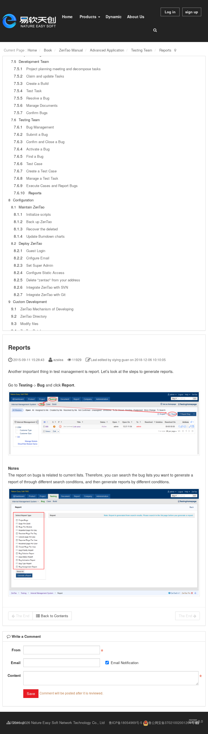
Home (67, 16)
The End (22, 615)
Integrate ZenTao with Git (46, 294)
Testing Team (141, 50)
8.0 (196, 721)
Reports (165, 50)
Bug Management (40, 127)
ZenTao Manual (71, 50)
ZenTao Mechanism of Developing (46, 308)
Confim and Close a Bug (45, 141)
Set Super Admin (39, 265)
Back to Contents (54, 615)
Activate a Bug (38, 149)
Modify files (29, 323)
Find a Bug (34, 156)
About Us (135, 16)
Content (14, 675)
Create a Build (37, 83)
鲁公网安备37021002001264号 (171, 722)
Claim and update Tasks (45, 76)
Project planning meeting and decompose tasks (63, 68)
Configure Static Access (45, 272)
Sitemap (17, 722)
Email (16, 662)
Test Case (34, 163)
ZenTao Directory (33, 316)
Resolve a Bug (37, 98)
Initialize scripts (38, 214)
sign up (191, 11)
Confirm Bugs (37, 112)
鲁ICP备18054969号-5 (125, 722)
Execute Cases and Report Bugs (52, 185)
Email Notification (124, 662)
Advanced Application (107, 50)
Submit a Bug (37, 134)
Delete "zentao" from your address (53, 279)
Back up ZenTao (39, 221)
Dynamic (114, 16)
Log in (170, 11)
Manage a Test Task (42, 178)
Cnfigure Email (37, 257)
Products (89, 16)
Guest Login (35, 250)
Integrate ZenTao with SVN (47, 287)
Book (48, 50)
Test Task (34, 90)
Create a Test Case (41, 170)
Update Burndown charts (45, 236)
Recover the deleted (42, 228)
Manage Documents (42, 105)
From (16, 649)
